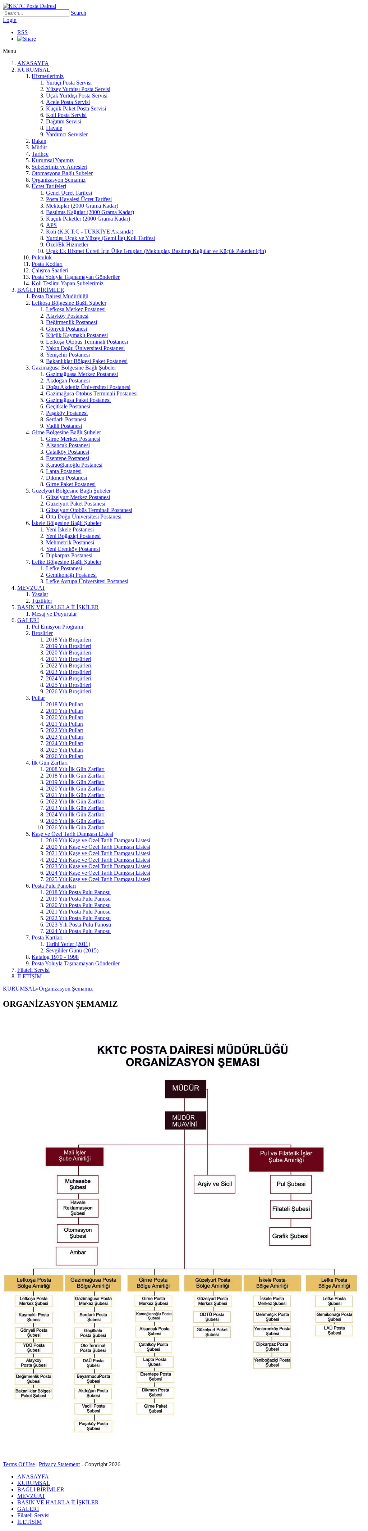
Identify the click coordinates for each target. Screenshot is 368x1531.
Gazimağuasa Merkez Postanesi (82, 374)
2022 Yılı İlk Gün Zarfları (75, 801)
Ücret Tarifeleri (49, 186)
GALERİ (28, 620)
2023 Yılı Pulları (64, 737)
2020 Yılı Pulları (64, 717)
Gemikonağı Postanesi (71, 575)
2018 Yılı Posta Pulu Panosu (78, 892)
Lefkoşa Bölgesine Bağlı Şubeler (69, 303)
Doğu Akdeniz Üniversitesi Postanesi (88, 387)
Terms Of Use (19, 1464)
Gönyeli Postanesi (66, 329)
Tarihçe (40, 154)
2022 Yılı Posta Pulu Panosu (78, 918)
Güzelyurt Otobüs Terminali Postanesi (89, 510)
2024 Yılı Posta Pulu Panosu (78, 931)
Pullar (38, 698)
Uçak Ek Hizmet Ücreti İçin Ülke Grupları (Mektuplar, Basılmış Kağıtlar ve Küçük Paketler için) (156, 251)
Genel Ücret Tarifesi (69, 193)
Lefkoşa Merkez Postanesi (76, 309)
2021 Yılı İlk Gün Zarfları (75, 795)
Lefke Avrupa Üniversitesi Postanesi (87, 581)
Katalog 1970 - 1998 (55, 957)
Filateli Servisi (33, 970)
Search (78, 13)
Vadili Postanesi (64, 426)
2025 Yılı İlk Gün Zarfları (75, 821)
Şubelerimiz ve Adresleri (59, 167)
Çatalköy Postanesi (67, 452)
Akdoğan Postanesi (68, 380)
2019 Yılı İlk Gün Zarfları (75, 782)
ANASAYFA (33, 63)
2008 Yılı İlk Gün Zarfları (75, 769)
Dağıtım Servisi (63, 121)
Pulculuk (42, 257)
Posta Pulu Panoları (54, 886)
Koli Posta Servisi (66, 115)
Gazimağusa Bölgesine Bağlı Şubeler (74, 367)
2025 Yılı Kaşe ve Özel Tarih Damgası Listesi (98, 879)
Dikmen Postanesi (66, 478)
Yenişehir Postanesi (68, 355)
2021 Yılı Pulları (64, 724)
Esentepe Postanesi (67, 458)
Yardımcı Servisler (67, 134)
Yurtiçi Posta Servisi (69, 83)
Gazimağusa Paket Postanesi (78, 400)
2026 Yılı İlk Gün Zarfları (75, 827)
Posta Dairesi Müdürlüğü (60, 296)
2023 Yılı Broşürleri (68, 672)
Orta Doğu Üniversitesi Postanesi (83, 516)
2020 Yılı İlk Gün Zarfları (75, 788)
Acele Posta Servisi (68, 102)
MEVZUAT (31, 588)
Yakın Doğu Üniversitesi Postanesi (85, 348)
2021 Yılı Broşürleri (68, 659)
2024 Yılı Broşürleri (68, 678)
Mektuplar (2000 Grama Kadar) (82, 206)
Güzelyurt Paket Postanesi (75, 503)
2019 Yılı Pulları (64, 711)
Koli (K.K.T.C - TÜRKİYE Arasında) (89, 231)
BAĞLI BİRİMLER (40, 290)
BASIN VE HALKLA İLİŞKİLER (58, 607)
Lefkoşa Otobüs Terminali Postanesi (87, 342)
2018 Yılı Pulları (64, 704)
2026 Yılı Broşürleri (68, 691)
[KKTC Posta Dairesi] (29, 6)
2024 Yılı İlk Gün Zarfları (75, 814)
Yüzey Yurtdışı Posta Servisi (78, 89)
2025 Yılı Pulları (64, 750)
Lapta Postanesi (64, 471)
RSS (22, 32)
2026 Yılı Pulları (64, 756)
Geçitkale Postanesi (68, 406)
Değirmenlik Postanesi (71, 322)
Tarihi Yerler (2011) (68, 944)
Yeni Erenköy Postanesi (73, 549)
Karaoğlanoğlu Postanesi (74, 465)
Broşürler (42, 633)
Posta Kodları (47, 264)
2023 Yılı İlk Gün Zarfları (75, 808)
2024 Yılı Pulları (64, 743)
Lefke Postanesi (64, 568)
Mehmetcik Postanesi (70, 542)
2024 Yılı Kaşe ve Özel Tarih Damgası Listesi (98, 873)
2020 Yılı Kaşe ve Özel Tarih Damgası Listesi (98, 847)
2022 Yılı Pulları (64, 730)
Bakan (39, 141)
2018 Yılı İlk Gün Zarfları (75, 776)
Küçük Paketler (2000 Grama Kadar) (88, 219)
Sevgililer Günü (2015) (72, 950)
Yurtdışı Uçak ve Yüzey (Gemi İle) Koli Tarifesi (100, 238)
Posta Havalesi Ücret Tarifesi (79, 199)
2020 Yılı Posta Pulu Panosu (78, 905)
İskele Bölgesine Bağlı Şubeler (66, 523)
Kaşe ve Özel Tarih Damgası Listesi (72, 834)
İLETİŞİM (29, 976)
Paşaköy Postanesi (67, 413)
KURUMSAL (33, 70)
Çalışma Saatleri (50, 270)
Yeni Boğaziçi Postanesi (73, 536)
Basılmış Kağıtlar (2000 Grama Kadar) (90, 212)
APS (51, 225)
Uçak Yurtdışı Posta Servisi (76, 95)
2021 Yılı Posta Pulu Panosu (78, 912)
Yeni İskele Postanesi (70, 529)
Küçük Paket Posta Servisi (76, 108)
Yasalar (40, 594)
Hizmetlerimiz (48, 76)
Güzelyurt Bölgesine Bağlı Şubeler (71, 491)
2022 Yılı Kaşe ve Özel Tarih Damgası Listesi (98, 860)
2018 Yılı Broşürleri (68, 640)
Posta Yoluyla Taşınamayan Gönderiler (76, 277)
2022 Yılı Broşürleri (68, 665)
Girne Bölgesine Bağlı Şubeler (66, 432)
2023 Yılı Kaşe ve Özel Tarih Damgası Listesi (98, 866)
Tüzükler (42, 601)
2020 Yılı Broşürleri (68, 652)
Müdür (39, 147)
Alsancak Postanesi (68, 445)
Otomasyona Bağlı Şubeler (62, 173)
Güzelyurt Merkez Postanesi (78, 497)
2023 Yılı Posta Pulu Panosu (78, 924)
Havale (54, 128)
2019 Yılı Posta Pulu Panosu (78, 899)
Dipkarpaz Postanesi (69, 555)
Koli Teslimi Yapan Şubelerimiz (68, 283)
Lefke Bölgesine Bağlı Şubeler (66, 562)
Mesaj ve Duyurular (54, 614)
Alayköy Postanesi (67, 316)
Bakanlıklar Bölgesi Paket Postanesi (87, 361)
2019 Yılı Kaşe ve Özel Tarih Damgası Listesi (98, 840)
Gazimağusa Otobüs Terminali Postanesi (92, 393)
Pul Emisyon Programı (57, 627)
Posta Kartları (47, 937)
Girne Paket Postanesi (71, 484)
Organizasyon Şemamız (59, 180)
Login (10, 20)
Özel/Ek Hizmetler (67, 244)
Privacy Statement (59, 1464)
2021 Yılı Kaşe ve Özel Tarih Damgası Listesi (98, 853)
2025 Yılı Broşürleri (68, 685)
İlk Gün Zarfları (50, 763)
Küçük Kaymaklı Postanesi (77, 335)
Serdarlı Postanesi (66, 419)
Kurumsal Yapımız (53, 160)
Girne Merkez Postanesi (73, 439)
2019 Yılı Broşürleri (68, 646)
